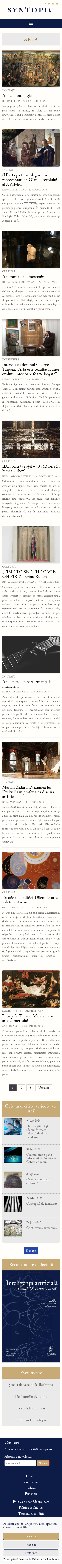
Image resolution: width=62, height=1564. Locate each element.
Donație (31, 1250)
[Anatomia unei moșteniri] (31, 249)
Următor (44, 1087)
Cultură (8, 271)
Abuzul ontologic (17, 96)
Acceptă (31, 1536)
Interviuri (10, 359)
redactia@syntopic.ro (39, 1449)
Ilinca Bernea (11, 101)
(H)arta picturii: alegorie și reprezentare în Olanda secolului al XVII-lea (29, 180)
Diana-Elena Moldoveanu (19, 282)
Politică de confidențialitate (45, 1559)
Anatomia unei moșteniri (23, 277)
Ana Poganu (10, 1026)
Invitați (8, 90)
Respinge (31, 1544)
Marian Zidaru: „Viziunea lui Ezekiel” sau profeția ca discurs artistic (28, 792)
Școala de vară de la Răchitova (31, 1385)
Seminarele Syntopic (31, 1420)
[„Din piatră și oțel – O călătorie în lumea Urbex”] (31, 439)
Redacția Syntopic (14, 190)
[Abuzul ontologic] (31, 68)
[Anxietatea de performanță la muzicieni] (31, 654)
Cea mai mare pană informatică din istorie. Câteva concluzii (41, 1158)
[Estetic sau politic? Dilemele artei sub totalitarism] (31, 870)
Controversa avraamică (41, 1228)
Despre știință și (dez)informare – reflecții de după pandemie (37, 1132)
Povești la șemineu (31, 1408)
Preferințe (31, 1553)
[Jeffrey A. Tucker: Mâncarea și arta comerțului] (31, 989)
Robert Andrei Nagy (15, 692)
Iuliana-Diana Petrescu (17, 476)
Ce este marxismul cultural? (38, 1181)
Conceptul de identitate (41, 1204)
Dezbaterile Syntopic (31, 1397)
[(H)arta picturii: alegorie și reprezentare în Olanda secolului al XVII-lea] (31, 148)
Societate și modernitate (22, 1011)
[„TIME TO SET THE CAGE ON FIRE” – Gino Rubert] (31, 544)
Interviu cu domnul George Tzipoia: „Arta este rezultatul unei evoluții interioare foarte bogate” (30, 369)
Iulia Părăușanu (12, 802)
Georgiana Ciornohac (16, 908)
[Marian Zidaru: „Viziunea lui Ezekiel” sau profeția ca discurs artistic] (31, 760)
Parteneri (31, 1494)
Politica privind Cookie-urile (17, 1559)
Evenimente (31, 1373)
